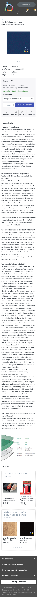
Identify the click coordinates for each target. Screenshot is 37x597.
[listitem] (18, 43)
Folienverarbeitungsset (15, 374)
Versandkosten (23, 88)
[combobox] (26, 4)
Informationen (7, 559)
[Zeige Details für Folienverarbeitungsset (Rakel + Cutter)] (27, 487)
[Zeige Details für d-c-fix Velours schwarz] (27, 529)
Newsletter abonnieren (11, 576)
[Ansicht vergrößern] (18, 43)
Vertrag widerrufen (18, 582)
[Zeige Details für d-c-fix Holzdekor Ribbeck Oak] (10, 529)
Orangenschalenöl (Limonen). (13, 428)
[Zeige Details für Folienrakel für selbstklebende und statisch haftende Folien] (10, 487)
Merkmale (5, 466)
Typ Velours (7, 95)
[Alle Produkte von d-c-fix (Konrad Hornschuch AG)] (2, 19)
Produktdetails (7, 123)
